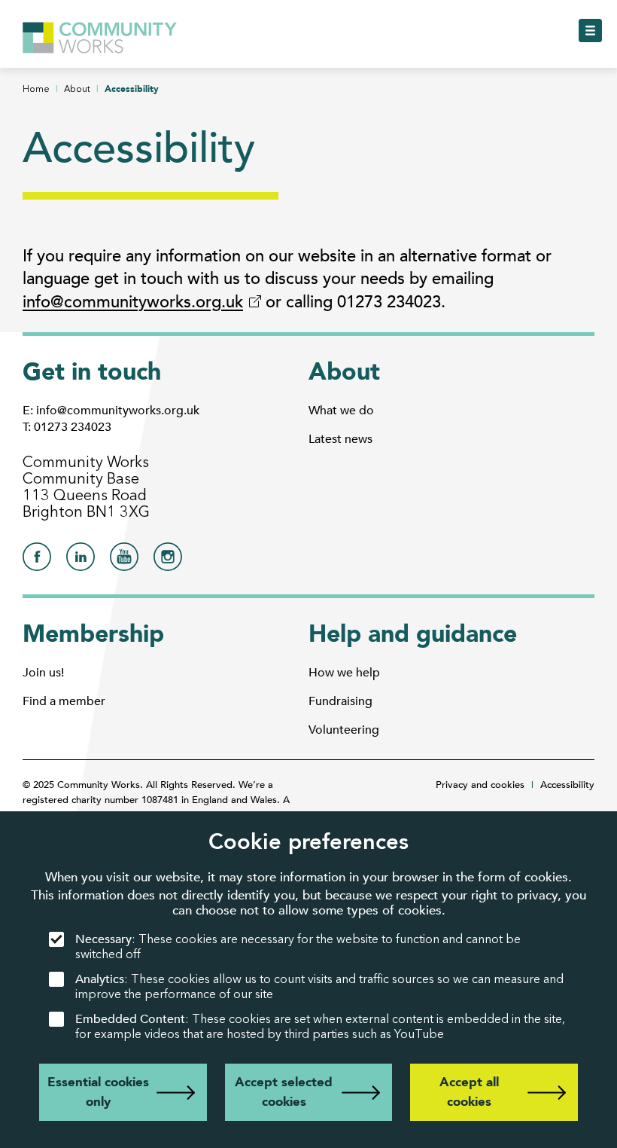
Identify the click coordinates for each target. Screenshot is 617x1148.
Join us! (43, 672)
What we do (341, 410)
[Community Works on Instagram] (167, 560)
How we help (344, 672)
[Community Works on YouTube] (124, 560)
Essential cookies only (98, 1091)
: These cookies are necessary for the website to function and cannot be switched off (298, 946)
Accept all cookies (469, 1091)
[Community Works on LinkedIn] (80, 560)
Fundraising (340, 701)
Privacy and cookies (480, 785)
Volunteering (343, 730)
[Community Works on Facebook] (37, 560)
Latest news (340, 439)
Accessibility (567, 785)
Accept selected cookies (284, 1091)
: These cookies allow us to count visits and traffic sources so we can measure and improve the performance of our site (319, 986)
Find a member (64, 701)
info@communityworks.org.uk (133, 302)
